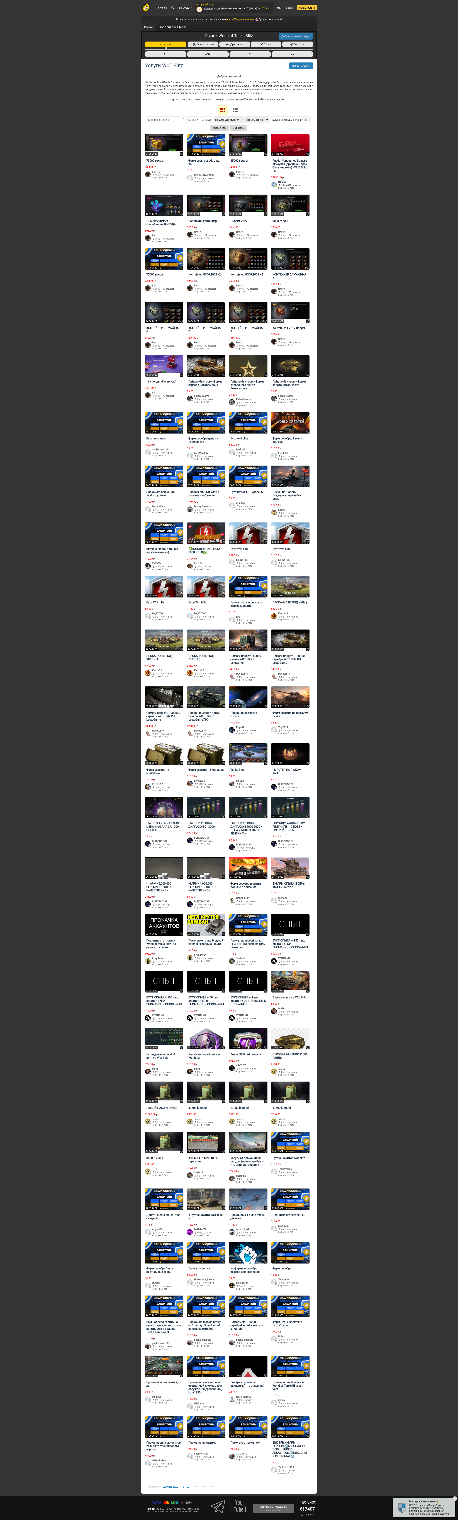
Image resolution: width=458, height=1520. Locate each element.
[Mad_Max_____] (274, 1229)
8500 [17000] (154, 1158)
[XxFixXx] (148, 566)
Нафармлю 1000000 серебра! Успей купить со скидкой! (247, 1325)
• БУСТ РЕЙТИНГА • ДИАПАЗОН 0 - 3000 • (202, 825)
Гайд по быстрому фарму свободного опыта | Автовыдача (247, 385)
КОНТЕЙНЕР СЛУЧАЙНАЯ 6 (163, 329)
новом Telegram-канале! (240, 19)
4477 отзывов (293, 185)
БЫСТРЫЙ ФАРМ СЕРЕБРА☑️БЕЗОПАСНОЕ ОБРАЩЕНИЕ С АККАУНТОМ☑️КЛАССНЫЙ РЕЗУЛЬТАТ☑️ (289, 1449)
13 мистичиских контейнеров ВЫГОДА (161, 222)
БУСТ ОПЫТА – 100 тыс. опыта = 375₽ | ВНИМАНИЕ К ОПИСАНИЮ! (164, 1001)
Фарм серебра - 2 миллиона (157, 771)
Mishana (199, 1403)
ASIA (208, 54)
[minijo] (274, 1403)
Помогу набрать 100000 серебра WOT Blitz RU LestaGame (288, 659)
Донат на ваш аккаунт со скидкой (163, 1216)
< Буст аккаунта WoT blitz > (205, 1216)
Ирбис (282, 181)
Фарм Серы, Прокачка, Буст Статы (287, 1323)
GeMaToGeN (159, 1460)
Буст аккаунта (156, 438)
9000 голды (280, 221)
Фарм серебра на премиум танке (290, 714)
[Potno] (274, 1339)
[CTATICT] (232, 1068)
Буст (267, 44)
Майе (281, 1008)
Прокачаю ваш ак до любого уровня (160, 493)
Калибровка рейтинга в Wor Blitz (204, 1056)
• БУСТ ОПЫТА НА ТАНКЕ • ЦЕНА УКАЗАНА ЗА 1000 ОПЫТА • (163, 827)
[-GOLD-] (274, 1072)
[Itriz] (232, 620)
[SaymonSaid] (190, 1456)
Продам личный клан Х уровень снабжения (204, 493)
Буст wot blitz (239, 438)
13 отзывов (250, 901)
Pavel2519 (242, 673)
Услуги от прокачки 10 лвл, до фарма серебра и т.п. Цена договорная (247, 1161)
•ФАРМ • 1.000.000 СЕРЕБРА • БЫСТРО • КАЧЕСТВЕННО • (202, 887)
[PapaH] (232, 730)
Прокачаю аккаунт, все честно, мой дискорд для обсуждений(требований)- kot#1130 (205, 1387)
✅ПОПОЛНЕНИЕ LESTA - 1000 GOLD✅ (204, 550)
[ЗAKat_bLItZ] (232, 901)
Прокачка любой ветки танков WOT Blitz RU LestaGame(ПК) (204, 716)
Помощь (184, 7)
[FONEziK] (274, 456)
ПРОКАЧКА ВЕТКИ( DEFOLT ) (201, 657)
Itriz (238, 616)
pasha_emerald (160, 1343)
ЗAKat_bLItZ (243, 898)
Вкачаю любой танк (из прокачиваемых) (162, 550)
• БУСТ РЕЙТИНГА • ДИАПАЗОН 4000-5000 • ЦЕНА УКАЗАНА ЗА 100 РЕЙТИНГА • (246, 828)
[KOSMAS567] (190, 456)
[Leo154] (190, 566)
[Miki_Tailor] (232, 1286)
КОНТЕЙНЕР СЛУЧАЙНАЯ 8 (247, 329)
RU (165, 54)
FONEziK (283, 452)
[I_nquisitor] (148, 961)
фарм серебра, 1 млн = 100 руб (287, 440)
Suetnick (241, 958)
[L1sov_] (274, 513)
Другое (236, 44)
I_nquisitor (158, 958)
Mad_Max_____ (286, 1225)
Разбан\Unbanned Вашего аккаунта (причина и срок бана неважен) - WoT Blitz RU (289, 166)
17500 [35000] (281, 1108)
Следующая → (170, 1486)
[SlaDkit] (232, 784)
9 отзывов (166, 566)
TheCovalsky (285, 1169)
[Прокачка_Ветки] (190, 1282)
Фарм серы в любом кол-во (205, 162)
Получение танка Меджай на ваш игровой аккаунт (205, 942)
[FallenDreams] (190, 399)
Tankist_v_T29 (286, 1467)
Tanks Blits (237, 769)
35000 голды (239, 160)
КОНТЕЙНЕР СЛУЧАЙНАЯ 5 (289, 276)
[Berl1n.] (148, 174)
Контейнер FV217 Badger (288, 328)
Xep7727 (283, 727)
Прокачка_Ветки (204, 1279)
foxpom (282, 898)
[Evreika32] (148, 787)
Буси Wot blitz (197, 602)
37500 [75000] (197, 1108)
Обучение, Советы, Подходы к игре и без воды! (286, 495)
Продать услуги (301, 65)
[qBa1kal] (232, 506)
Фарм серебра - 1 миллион (206, 769)
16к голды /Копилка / (161, 381)
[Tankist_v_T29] (274, 1470)
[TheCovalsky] (274, 1172)
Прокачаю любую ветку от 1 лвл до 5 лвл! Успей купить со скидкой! (204, 1325)
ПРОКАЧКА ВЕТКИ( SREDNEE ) (159, 657)
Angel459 (157, 1229)
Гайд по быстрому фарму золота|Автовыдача (289, 383)
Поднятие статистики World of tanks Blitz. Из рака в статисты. (161, 944)
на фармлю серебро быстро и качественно (245, 1270)
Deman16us (158, 506)
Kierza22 (283, 613)
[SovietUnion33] (148, 452)
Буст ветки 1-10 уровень (246, 492)
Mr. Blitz (156, 1396)
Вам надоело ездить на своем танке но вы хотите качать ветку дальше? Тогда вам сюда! (163, 1327)
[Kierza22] (274, 616)
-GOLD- (282, 1068)
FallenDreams (201, 395)
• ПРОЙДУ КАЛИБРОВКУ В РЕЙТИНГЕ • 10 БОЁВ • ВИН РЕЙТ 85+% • (289, 827)
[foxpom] (274, 901)
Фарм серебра (281, 1268)
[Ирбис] (274, 185)
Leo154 (198, 563)
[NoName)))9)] (232, 1399)
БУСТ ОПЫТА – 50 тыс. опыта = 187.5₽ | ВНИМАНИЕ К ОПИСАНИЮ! (206, 1001)
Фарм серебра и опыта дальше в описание (245, 885)
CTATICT (241, 1065)
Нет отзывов (207, 178)
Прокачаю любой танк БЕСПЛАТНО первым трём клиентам (247, 944)
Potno (281, 1336)
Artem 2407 (242, 1229)
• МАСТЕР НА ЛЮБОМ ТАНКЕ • (286, 771)
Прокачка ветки (199, 1268)
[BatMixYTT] (190, 1232)
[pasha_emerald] (148, 1346)
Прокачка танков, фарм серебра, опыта (246, 604)
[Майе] (274, 1011)
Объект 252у (238, 221)
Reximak (241, 449)
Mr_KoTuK (242, 559)
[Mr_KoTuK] (232, 563)
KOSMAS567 (201, 452)
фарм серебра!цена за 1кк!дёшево (203, 440)
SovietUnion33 (160, 449)
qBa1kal (240, 503)
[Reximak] (232, 452)
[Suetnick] (232, 961)
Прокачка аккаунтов (202, 1442)
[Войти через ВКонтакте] (278, 7)
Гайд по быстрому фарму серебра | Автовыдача (205, 383)
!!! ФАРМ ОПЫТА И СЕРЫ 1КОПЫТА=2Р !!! (288, 885)
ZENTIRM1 (284, 958)
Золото (299, 44)
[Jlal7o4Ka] (232, 1456)
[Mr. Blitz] (148, 1399)
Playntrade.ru (152, 1509)
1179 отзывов (167, 175)
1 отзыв (207, 566)
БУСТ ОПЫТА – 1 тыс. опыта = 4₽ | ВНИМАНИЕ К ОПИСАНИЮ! (248, 1001)
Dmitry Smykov (202, 506)
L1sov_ (282, 509)
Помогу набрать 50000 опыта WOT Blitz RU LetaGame (245, 659)
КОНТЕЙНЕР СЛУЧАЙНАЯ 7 (205, 329)
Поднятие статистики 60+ (289, 1215)
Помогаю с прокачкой (245, 1442)
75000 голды (155, 160)
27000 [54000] (239, 1108)
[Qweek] (148, 1286)
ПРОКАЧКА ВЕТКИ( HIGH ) (289, 602)
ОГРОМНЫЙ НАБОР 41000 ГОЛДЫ (290, 1056)
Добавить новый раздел (295, 36)
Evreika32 (157, 784)
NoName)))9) (243, 1396)
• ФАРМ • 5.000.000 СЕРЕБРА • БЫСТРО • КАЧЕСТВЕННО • (160, 887)
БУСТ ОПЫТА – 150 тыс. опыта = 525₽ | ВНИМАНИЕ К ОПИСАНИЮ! (290, 944)
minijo (281, 1400)
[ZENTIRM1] (274, 961)
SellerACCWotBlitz (204, 175)
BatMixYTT (200, 1229)
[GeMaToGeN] (148, 1463)
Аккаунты (205, 44)
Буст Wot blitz (281, 549)
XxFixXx (156, 563)
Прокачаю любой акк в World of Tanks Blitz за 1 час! (288, 1386)
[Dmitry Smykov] (190, 509)
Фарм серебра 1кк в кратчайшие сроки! (159, 1270)
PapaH (240, 727)
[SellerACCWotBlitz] (190, 178)
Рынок (149, 27)
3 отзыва (292, 787)
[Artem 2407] (232, 1232)
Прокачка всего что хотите (243, 714)
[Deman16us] (148, 509)
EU (250, 54)
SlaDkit (240, 780)
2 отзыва (166, 787)
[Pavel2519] (232, 677)
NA (292, 54)
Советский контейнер (202, 221)
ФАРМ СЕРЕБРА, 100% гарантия (203, 1159)
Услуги (165, 44)
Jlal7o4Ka (241, 1453)
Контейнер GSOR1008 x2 (204, 274)
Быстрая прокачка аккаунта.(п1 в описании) (247, 1384)
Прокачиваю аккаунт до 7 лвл (164, 1384)
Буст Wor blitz (239, 549)
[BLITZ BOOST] (274, 787)
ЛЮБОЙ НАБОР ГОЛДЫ (161, 1108)
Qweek (156, 1282)
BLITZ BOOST (285, 784)
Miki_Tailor (242, 1282)
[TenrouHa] (274, 1282)
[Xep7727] (274, 730)
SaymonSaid (201, 1453)
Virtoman (208, 8)
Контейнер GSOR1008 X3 (246, 274)
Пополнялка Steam (172, 27)
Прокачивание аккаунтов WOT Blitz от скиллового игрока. (163, 1446)
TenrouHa (283, 1279)
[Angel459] (148, 1232)
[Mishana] (190, 1406)
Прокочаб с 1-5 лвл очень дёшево (247, 1216)
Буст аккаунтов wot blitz (288, 1158)
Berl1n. (156, 171)
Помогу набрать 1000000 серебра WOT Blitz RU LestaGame (163, 716)
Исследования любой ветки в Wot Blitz (160, 1056)
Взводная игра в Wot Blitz (289, 997)
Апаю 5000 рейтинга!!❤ (246, 1054)
